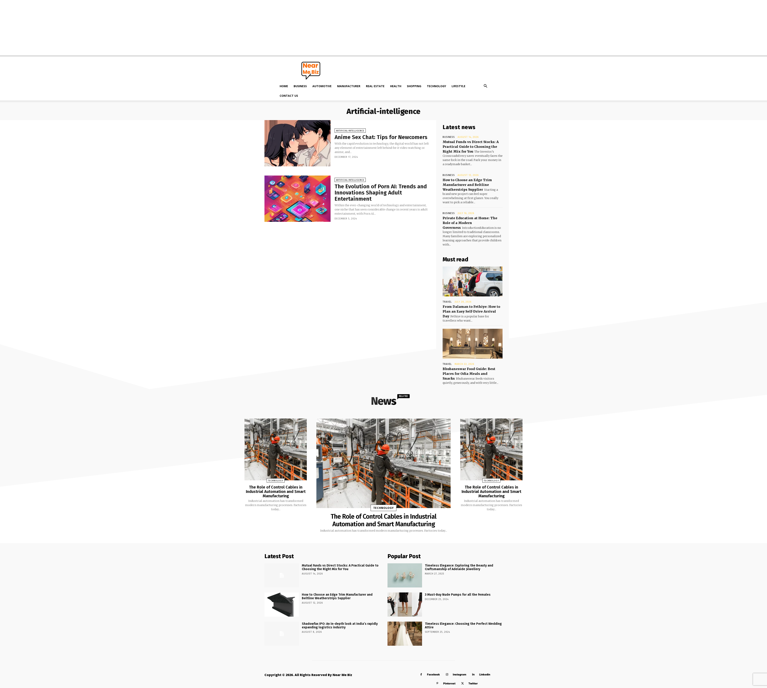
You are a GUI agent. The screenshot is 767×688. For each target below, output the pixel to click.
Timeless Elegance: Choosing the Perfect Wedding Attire (463, 625)
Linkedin (484, 674)
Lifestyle (458, 86)
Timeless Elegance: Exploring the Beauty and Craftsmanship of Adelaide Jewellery (459, 567)
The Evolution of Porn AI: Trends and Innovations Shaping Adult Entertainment (381, 192)
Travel (447, 302)
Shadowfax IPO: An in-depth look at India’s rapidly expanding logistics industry (340, 625)
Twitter (473, 683)
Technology (436, 86)
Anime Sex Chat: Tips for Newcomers (381, 137)
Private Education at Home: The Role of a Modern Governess (470, 223)
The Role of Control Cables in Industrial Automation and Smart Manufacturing (276, 491)
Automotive (322, 86)
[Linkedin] (473, 674)
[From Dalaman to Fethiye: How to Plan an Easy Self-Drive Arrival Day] (473, 281)
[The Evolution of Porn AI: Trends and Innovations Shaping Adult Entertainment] (297, 199)
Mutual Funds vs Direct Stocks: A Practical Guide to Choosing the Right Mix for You (471, 146)
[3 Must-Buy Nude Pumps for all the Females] (404, 604)
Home (284, 86)
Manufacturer (348, 86)
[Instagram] (446, 674)
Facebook (433, 674)
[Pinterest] (437, 683)
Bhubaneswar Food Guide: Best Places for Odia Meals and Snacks (469, 373)
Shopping (414, 86)
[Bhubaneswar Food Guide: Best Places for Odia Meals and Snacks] (473, 344)
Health (395, 86)
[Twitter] (462, 683)
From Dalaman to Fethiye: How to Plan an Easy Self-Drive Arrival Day (471, 311)
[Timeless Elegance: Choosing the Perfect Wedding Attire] (404, 634)
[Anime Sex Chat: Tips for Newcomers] (297, 143)
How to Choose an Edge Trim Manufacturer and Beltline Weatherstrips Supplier (467, 184)
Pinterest (449, 683)
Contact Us (289, 96)
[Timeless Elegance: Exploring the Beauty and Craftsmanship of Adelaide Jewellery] (404, 575)
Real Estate (375, 86)
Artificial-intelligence (350, 130)
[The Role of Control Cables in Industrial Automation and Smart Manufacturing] (275, 449)
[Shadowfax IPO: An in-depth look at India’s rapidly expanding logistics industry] (281, 634)
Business (300, 86)
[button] (485, 86)
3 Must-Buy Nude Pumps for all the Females (458, 594)
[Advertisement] (383, 28)
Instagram (459, 674)
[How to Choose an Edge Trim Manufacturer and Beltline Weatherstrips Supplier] (281, 604)
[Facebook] (421, 674)
